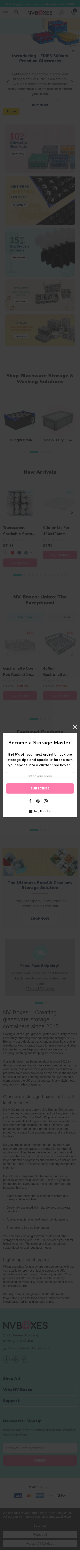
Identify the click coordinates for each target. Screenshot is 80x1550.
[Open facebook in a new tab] (30, 801)
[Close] (75, 727)
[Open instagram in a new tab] (46, 801)
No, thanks (42, 811)
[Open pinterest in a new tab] (38, 801)
